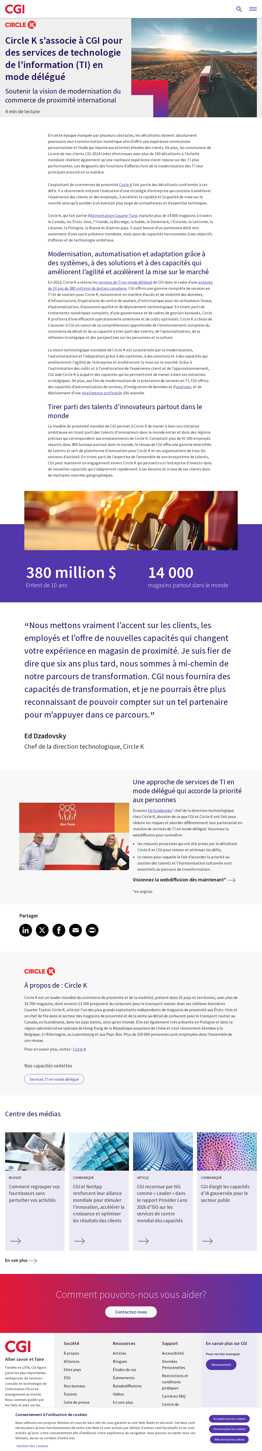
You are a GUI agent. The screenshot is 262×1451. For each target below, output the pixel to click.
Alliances (72, 1361)
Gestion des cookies (32, 1446)
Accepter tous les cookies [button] (229, 1419)
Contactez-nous (131, 1312)
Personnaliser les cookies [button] (229, 1429)
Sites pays (72, 1369)
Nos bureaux (74, 1385)
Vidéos (118, 1394)
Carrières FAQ (173, 1396)
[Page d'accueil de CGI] (14, 9)
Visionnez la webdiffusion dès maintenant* (179, 879)
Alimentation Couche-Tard (113, 215)
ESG (67, 1377)
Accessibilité (173, 1353)
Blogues (120, 1361)
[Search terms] (239, 9)
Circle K (125, 184)
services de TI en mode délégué (125, 282)
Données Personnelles (173, 1364)
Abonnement (221, 1364)
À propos (71, 1353)
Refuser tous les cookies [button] (229, 1439)
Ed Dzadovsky (159, 810)
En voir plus (16, 1260)
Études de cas (124, 1369)
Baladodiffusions (127, 1385)
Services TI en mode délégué (54, 1079)
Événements (124, 1377)
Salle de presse (77, 1402)
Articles (119, 1353)
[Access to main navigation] (253, 9)
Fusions (70, 1394)
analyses (183, 386)
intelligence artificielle (102, 392)
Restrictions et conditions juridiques (175, 1381)
